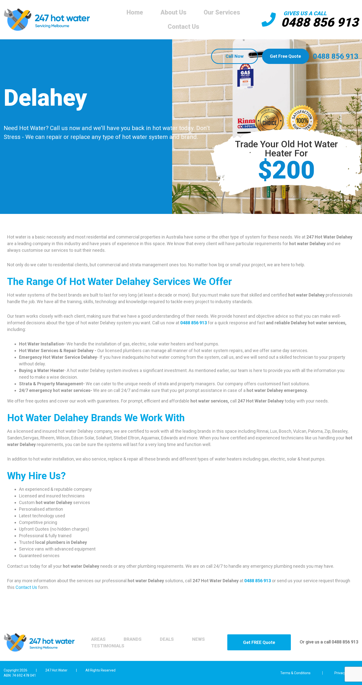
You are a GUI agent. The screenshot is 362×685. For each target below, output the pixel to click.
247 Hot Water (56, 670)
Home (135, 12)
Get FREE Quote (259, 642)
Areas (98, 639)
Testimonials (107, 645)
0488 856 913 (319, 22)
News (198, 639)
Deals (167, 639)
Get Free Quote (285, 56)
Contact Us (183, 26)
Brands (133, 639)
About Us (173, 12)
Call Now (235, 56)
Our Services (222, 12)
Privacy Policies (346, 673)
